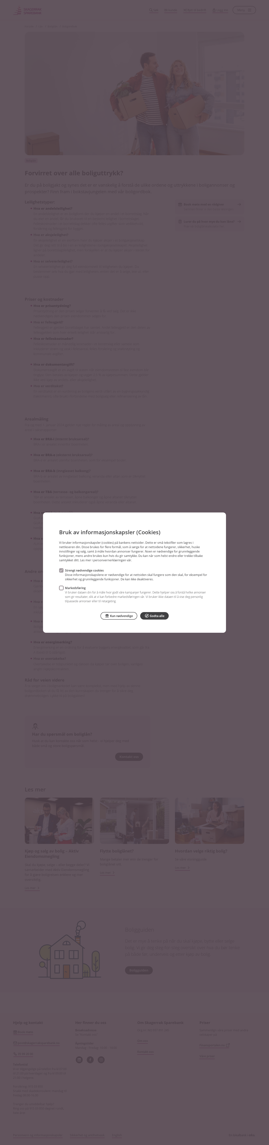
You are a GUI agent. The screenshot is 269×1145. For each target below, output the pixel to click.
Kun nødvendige (121, 616)
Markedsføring (75, 588)
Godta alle (157, 616)
